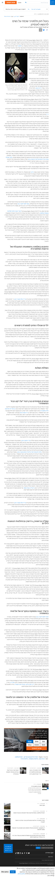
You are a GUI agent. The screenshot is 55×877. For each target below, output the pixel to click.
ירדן (33, 684)
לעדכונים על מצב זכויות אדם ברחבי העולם (39, 845)
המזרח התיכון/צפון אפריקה (31, 757)
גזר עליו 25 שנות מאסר (29, 488)
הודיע (32, 172)
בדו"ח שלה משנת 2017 (20, 299)
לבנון (30, 684)
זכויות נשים (42, 759)
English (17, 16)
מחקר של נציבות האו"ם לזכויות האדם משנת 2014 (29, 452)
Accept (12, 872)
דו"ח (47, 114)
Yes (28, 9)
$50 (43, 741)
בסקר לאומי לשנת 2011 (23, 204)
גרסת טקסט (50, 856)
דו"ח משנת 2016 (24, 412)
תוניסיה (23, 684)
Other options (5, 872)
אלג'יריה (12, 682)
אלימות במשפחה (33, 759)
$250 (30, 741)
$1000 (36, 745)
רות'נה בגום (38, 88)
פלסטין (19, 46)
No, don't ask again (36, 9)
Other (30, 745)
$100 (36, 741)
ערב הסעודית (18, 684)
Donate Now (11, 2)
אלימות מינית (24, 759)
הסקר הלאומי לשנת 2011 (42, 617)
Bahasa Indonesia (7, 16)
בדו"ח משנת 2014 (25, 440)
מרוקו (27, 684)
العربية (15, 16)
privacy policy (21, 873)
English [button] (19, 2)
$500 (43, 745)
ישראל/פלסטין (19, 757)
